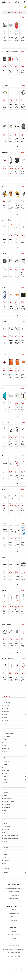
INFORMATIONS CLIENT (14, 885)
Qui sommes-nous (14, 913)
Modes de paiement (14, 898)
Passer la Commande (14, 935)
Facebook (14, 920)
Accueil (14, 938)
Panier (14, 931)
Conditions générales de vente (14, 888)
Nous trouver (14, 916)
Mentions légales (14, 891)
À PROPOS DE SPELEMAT (14, 906)
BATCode (17, 2)
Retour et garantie (14, 895)
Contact (14, 910)
